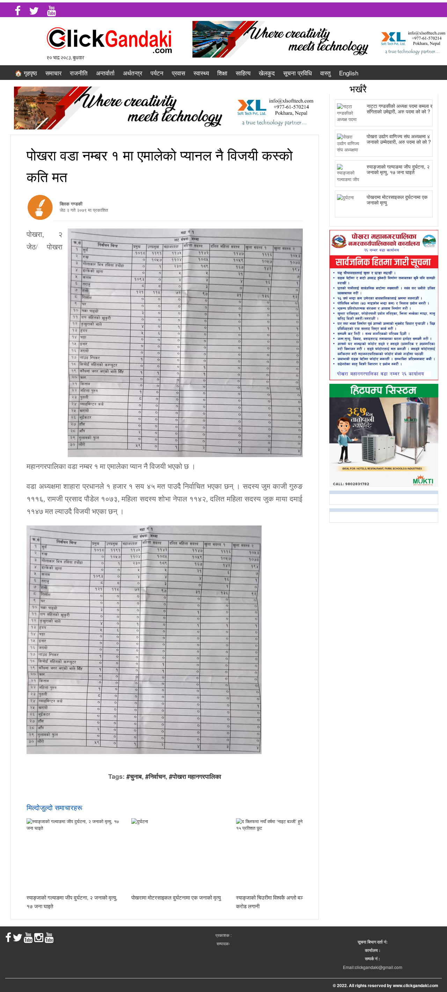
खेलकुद (267, 72)
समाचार (53, 72)
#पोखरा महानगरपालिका (195, 776)
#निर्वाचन (155, 776)
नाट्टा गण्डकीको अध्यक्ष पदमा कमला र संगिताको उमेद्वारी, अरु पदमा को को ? (399, 108)
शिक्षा (222, 72)
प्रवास (178, 72)
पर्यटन (157, 72)
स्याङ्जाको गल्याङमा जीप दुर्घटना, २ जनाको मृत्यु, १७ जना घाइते (398, 169)
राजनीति (79, 72)
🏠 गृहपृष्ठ (26, 72)
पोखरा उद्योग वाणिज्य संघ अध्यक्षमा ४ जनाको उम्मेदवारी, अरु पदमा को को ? (399, 139)
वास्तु (325, 72)
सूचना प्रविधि (297, 72)
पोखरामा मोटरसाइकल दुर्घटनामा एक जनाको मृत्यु (176, 897)
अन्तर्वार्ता (105, 72)
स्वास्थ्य (201, 72)
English (348, 72)
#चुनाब (134, 776)
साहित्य (243, 72)
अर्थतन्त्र (132, 72)
